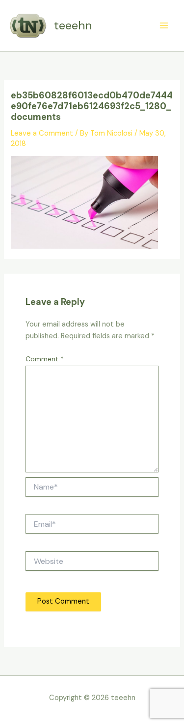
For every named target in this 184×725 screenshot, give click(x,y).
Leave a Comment (42, 133)
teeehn (73, 25)
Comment (45, 358)
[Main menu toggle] (164, 25)
